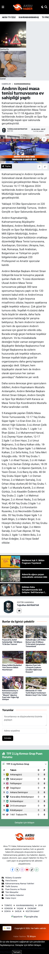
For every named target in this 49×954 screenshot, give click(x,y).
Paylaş (8, 166)
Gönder (7, 738)
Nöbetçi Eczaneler (13, 877)
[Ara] (46, 7)
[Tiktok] (32, 869)
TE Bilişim (31, 936)
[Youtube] (27, 869)
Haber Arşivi (10, 898)
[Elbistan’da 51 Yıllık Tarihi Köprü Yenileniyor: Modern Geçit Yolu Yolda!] (36, 682)
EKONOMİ (32, 908)
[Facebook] (12, 869)
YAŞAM (20, 908)
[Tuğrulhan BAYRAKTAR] (8, 606)
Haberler (6, 84)
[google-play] (31, 917)
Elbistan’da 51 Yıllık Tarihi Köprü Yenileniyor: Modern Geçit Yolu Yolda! (36, 693)
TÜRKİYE (8, 905)
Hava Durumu (11, 880)
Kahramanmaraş (22, 84)
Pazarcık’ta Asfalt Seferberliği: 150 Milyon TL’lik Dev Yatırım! (12, 642)
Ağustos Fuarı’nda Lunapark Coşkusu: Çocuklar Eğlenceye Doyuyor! (34, 668)
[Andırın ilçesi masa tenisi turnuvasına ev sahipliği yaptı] (24, 148)
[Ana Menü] (3, 7)
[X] (17, 869)
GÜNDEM (8, 908)
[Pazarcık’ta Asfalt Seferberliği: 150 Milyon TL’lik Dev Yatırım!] (12, 631)
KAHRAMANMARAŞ (29, 17)
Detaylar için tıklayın (24, 822)
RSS (8, 928)
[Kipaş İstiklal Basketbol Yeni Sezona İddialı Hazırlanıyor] (12, 657)
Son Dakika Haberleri (14, 895)
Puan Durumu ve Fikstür (15, 889)
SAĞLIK (18, 911)
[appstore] (17, 917)
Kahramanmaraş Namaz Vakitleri (19, 883)
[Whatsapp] (36, 869)
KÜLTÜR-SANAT (32, 911)
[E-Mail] (19, 611)
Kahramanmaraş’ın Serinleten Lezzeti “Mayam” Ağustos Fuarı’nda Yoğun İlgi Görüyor (10, 695)
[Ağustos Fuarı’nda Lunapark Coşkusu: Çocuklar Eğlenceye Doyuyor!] (36, 657)
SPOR (40, 905)
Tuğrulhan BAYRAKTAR (28, 605)
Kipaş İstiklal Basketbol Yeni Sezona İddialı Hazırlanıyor (12, 667)
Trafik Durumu (11, 886)
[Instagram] (22, 869)
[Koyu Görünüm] (42, 7)
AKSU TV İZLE (9, 17)
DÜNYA (7, 911)
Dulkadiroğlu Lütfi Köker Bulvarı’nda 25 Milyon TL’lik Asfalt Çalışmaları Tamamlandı (36, 643)
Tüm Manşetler (11, 892)
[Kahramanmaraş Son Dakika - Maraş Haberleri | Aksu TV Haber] (23, 7)
